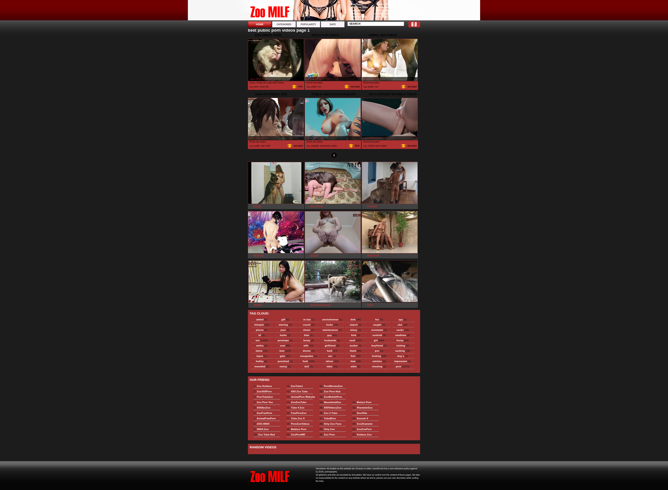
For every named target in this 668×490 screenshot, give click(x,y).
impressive (402, 361)
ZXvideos (270, 11)
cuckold (379, 335)
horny (402, 340)
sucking (402, 350)
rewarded (261, 366)
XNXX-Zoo (382, 13)
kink (355, 335)
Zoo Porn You (409, 13)
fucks (332, 324)
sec (332, 356)
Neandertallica (330, 402)
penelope (285, 340)
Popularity (308, 24)
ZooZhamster (362, 423)
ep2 (263, 146)
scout (262, 87)
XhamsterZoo (362, 407)
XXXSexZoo (408, 16)
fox (379, 319)
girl (379, 340)
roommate (379, 330)
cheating (379, 366)
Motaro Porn (361, 402)
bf (262, 335)
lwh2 (268, 146)
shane (308, 330)
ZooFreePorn (384, 4)
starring (285, 324)
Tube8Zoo (328, 418)
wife (309, 345)
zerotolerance (332, 319)
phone (261, 330)
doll (308, 366)
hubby (261, 361)
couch (308, 324)
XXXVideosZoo (330, 407)
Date (333, 24)
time (356, 361)
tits (267, 87)
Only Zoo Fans (330, 423)
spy (403, 319)
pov (379, 350)
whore (332, 361)
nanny (285, 366)
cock (355, 340)
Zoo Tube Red (384, 16)
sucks (402, 330)
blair (308, 335)
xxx (319, 87)
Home (259, 24)
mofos (261, 345)
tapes (261, 356)
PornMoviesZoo (331, 386)
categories (284, 24)
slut (402, 324)
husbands (332, 340)
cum (285, 345)
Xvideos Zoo (362, 434)
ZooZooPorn (362, 429)
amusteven (325, 146)
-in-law (309, 319)
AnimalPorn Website (358, 12)
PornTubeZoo (409, 10)
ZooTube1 (357, 4)
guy (332, 335)
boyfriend (379, 345)
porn (256, 87)
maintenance (332, 330)
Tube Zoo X (296, 418)
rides (332, 366)
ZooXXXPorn (408, 7)
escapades (308, 356)
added (261, 319)
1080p (371, 146)
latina (262, 350)
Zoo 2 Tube (328, 413)
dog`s (402, 356)
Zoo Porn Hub (330, 391)
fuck (309, 361)
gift (285, 319)
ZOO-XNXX (382, 10)
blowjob (261, 324)
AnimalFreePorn (385, 7)
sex (376, 87)
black (355, 350)
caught (379, 324)
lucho (285, 335)
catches (379, 361)
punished (285, 361)
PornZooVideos (298, 423)
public (314, 87)
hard (332, 350)
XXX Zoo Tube (359, 7)
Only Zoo (327, 429)
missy (355, 330)
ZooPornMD (296, 434)
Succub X (360, 418)
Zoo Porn (327, 434)
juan (285, 330)
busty (308, 340)
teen (285, 350)
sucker (355, 345)
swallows (402, 335)
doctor (309, 350)
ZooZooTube (359, 16)
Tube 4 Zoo (358, 19)
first (356, 356)
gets (285, 356)
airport (355, 324)
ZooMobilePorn (331, 396)
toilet (377, 146)
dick (356, 319)
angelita (315, 146)
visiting (402, 345)
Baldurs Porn (297, 429)
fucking (379, 356)
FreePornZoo (297, 413)
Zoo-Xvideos (408, 4)
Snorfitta (359, 413)
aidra (355, 366)
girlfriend (332, 345)
